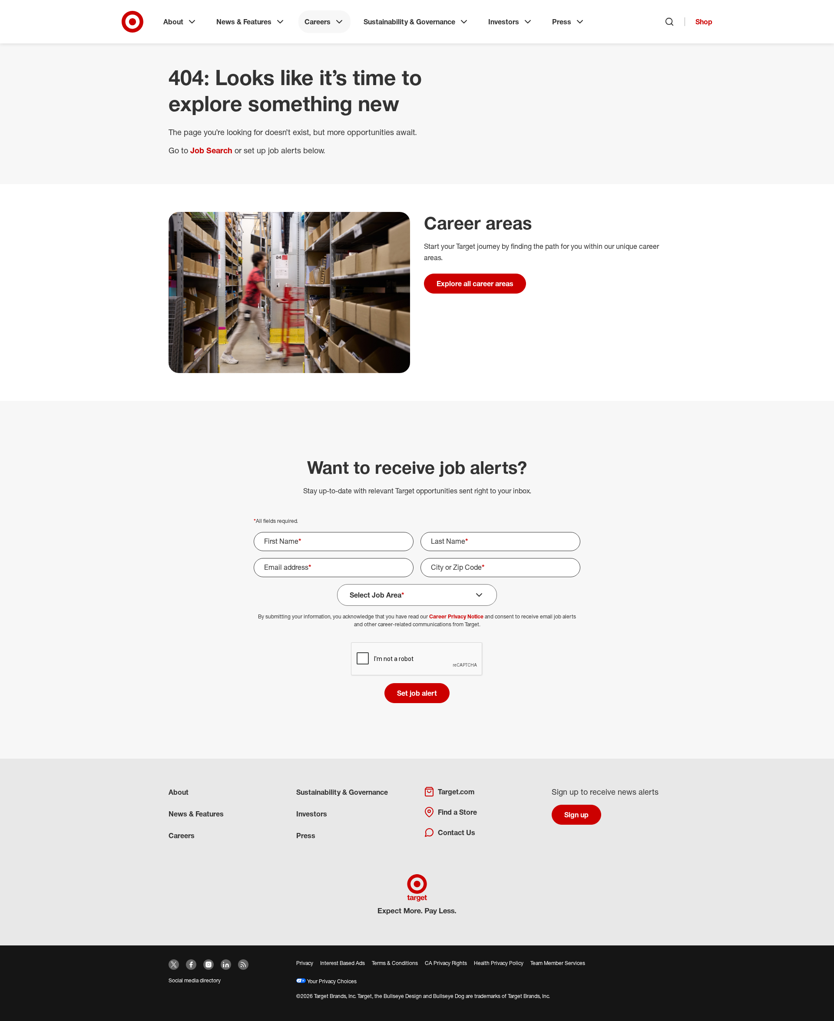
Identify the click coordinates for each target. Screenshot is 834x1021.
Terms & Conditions (395, 963)
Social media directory (195, 980)
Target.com (456, 791)
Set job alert (417, 693)
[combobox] (500, 567)
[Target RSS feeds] (243, 964)
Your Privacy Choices (331, 981)
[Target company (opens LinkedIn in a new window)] (226, 964)
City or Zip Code (458, 567)
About (173, 21)
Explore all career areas (475, 283)
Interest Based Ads (342, 963)
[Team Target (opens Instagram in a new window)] (208, 964)
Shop (703, 21)
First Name (282, 541)
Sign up (576, 814)
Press (561, 21)
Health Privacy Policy (498, 963)
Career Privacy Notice (456, 616)
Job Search (211, 150)
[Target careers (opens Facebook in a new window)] (191, 964)
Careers (317, 21)
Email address (287, 567)
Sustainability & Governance (409, 21)
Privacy (304, 963)
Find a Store (457, 812)
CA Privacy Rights (446, 963)
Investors (503, 21)
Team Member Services (557, 963)
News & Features (243, 21)
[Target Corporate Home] (132, 22)
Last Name (449, 541)
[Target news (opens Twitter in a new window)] (174, 964)
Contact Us (456, 832)
